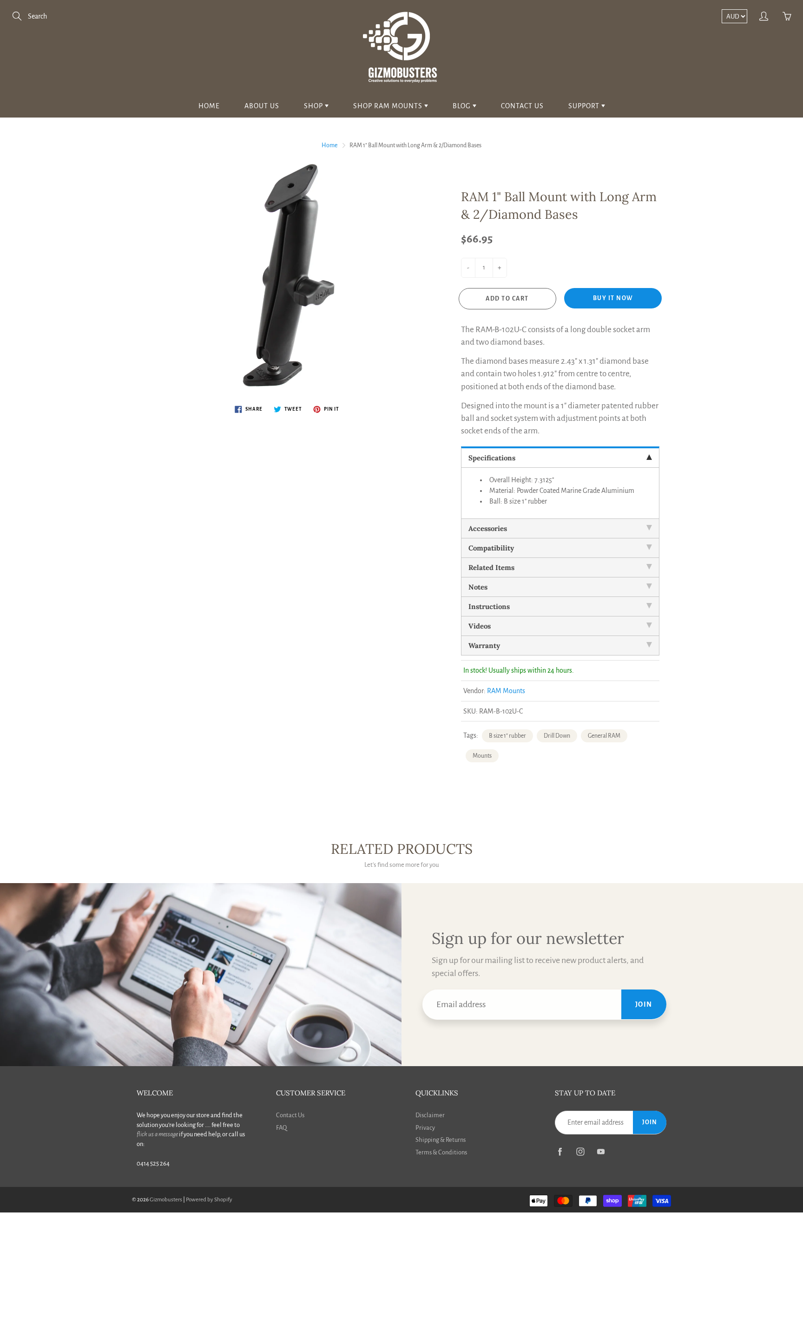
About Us (261, 106)
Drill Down (557, 736)
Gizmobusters (166, 1200)
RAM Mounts (506, 690)
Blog (463, 106)
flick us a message (157, 1134)
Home (209, 106)
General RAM (604, 736)
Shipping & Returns (440, 1139)
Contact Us (522, 106)
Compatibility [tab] (491, 548)
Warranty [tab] (484, 645)
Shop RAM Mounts (388, 106)
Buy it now (613, 298)
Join (643, 1004)
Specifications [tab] (491, 457)
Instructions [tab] (489, 606)
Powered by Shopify (209, 1200)
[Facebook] (560, 1152)
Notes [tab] (477, 587)
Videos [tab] (479, 626)
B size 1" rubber (507, 736)
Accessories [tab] (487, 528)
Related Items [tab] (491, 567)
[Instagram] (580, 1152)
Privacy (425, 1127)
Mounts (482, 756)
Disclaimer (430, 1115)
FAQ (281, 1127)
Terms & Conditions (441, 1152)
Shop (314, 106)
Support (584, 106)
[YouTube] (600, 1152)
